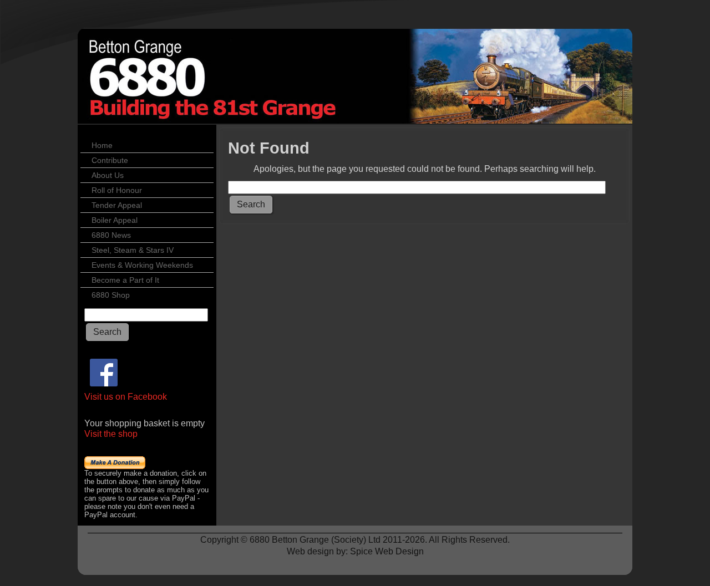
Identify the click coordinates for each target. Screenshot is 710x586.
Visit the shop (111, 434)
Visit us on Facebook (125, 396)
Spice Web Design (387, 551)
